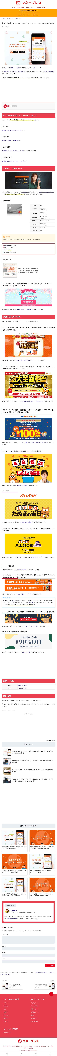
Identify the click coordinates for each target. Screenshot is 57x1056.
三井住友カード (35, 1012)
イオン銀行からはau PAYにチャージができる (14, 150)
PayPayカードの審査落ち (13, 918)
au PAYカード (25, 192)
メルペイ (6, 1021)
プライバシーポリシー (28, 1046)
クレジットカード (30, 7)
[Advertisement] (28, 90)
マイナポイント (8, 1032)
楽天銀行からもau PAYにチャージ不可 (12, 130)
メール (4, 952)
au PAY (6, 1012)
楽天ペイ (6, 1018)
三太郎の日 (6, 71)
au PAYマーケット (36, 557)
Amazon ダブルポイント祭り (30, 626)
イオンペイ (6, 1003)
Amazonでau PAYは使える (22, 569)
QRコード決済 (20, 7)
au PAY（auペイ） (37, 68)
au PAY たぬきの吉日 (25, 522)
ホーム (13, 7)
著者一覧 (10, 1046)
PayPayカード (34, 1003)
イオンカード (34, 1018)
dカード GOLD (34, 1006)
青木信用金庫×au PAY (22, 688)
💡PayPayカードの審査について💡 (28, 12)
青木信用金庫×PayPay (22, 685)
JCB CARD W (34, 1021)
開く (14, 106)
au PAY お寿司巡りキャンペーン (25, 360)
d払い (5, 1009)
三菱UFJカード (35, 1009)
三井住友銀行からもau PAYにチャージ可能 (13, 161)
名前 (4, 946)
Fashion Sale (25, 652)
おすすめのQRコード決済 (12, 68)
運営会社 (5, 1046)
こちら (29, 602)
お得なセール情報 (41, 7)
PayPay (6, 1006)
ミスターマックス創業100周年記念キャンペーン (35, 442)
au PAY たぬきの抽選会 (18, 71)
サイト (3, 958)
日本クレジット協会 (28, 1048)
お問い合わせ (37, 1046)
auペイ (53, 740)
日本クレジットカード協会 (47, 1046)
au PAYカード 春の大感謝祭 (24, 309)
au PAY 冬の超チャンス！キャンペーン (32, 401)
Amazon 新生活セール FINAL (23, 594)
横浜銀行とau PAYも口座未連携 (10, 140)
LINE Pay (6, 1015)
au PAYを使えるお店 (49, 71)
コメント (5, 934)
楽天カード (33, 1015)
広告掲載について (17, 1046)
